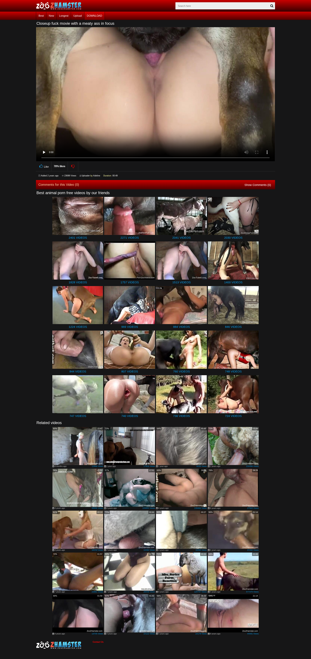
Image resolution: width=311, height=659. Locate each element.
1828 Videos (78, 282)
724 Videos (233, 416)
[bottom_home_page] (64, 645)
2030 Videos (233, 237)
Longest (63, 15)
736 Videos (181, 416)
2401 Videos (78, 237)
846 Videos (233, 326)
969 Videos (129, 326)
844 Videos (77, 371)
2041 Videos (181, 237)
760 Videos (181, 371)
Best (41, 15)
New (51, 15)
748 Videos (233, 371)
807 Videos (129, 371)
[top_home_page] (60, 6)
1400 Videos (233, 282)
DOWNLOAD (94, 15)
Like (46, 166)
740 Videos (129, 416)
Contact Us (98, 642)
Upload (77, 15)
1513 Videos (181, 282)
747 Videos (77, 416)
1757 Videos (130, 282)
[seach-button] (272, 5)
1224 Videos (78, 326)
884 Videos (181, 326)
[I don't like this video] (73, 166)
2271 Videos (130, 237)
